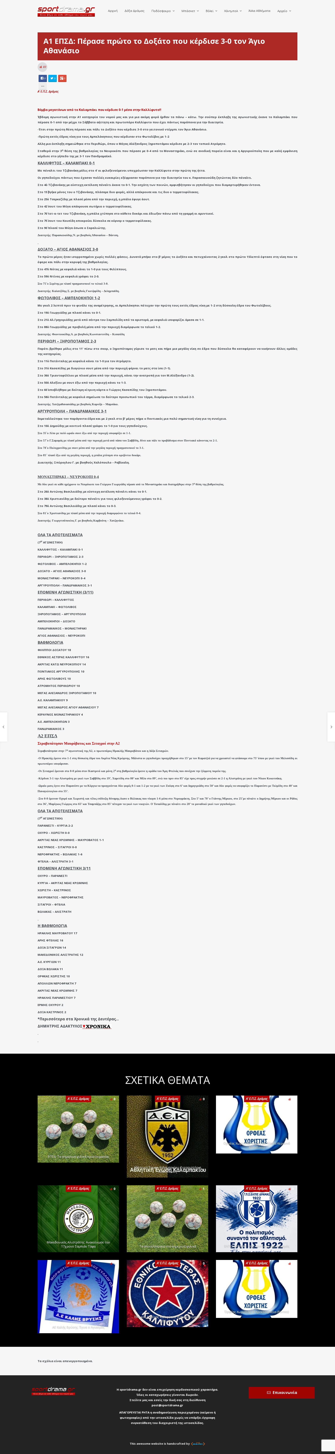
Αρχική (113, 10)
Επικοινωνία (285, 1392)
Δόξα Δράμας (134, 10)
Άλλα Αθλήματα (259, 10)
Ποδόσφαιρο (161, 11)
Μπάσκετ (188, 11)
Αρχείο (282, 11)
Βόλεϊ (209, 11)
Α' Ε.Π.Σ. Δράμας (48, 91)
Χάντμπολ (231, 11)
